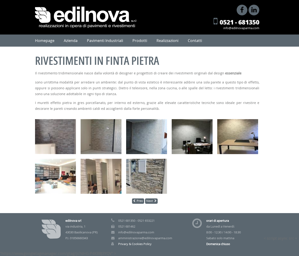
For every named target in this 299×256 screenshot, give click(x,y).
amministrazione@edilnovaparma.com (145, 238)
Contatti (195, 40)
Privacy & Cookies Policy (135, 244)
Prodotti (139, 40)
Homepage (44, 40)
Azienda (71, 40)
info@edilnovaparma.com (241, 28)
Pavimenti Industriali (105, 40)
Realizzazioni (167, 40)
